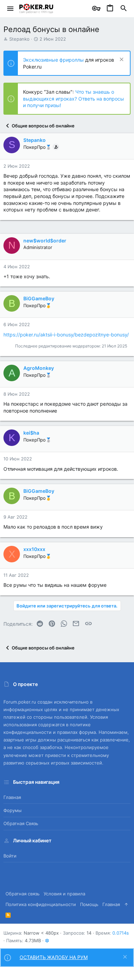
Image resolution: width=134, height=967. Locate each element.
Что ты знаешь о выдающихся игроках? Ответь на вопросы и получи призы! (73, 98)
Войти (9, 856)
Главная (12, 797)
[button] (10, 8)
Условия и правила (64, 893)
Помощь (89, 904)
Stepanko (19, 39)
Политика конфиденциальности (40, 904)
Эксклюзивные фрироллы (54, 60)
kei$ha (31, 433)
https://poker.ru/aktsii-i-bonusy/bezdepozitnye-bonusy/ (66, 334)
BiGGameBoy (38, 298)
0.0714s (120, 933)
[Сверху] (126, 904)
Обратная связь (20, 823)
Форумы (12, 810)
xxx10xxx (34, 549)
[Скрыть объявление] (121, 60)
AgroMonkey (38, 368)
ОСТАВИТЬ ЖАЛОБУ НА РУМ (54, 957)
